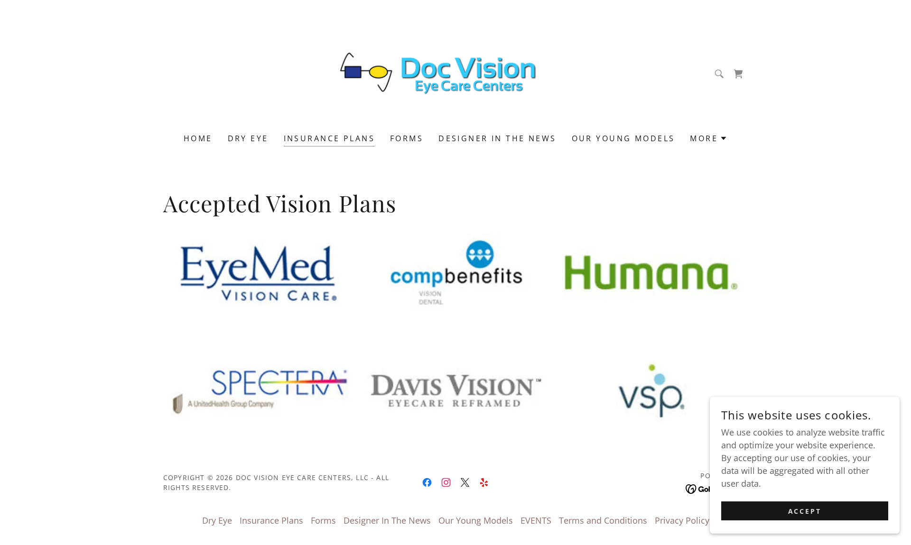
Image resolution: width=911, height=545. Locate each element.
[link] (456, 73)
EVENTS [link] (536, 520)
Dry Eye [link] (248, 138)
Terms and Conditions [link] (603, 520)
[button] (708, 138)
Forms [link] (406, 138)
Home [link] (198, 138)
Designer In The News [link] (497, 138)
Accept (805, 511)
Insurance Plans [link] (329, 138)
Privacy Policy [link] (682, 520)
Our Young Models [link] (623, 138)
